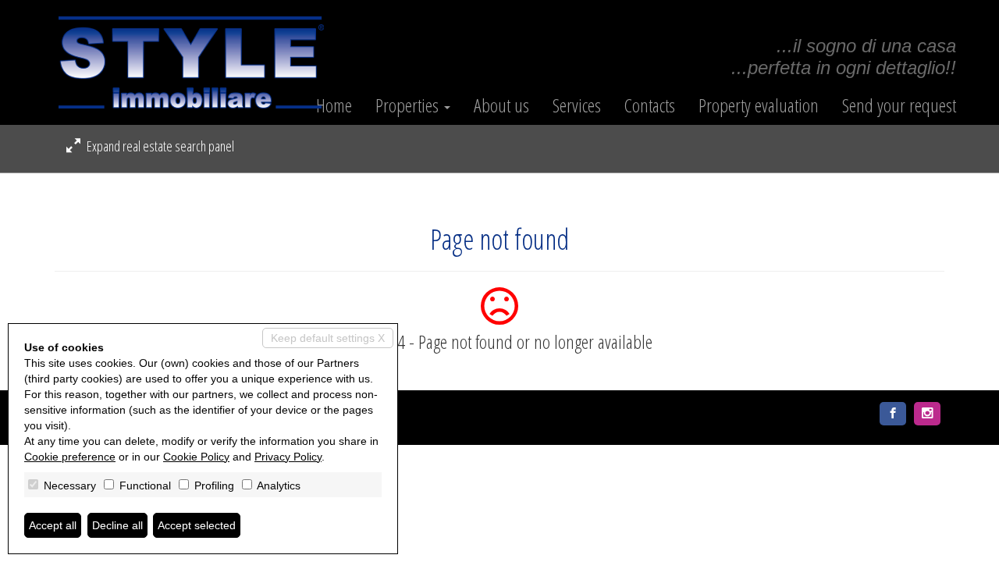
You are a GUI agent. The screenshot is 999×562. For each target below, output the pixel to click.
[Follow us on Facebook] (893, 413)
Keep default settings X (328, 338)
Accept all (52, 525)
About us (501, 105)
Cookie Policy (196, 456)
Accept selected (197, 525)
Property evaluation (759, 105)
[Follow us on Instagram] (927, 413)
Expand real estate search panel (159, 146)
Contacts (649, 105)
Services (577, 105)
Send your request (899, 105)
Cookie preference (70, 456)
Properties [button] (409, 105)
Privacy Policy (288, 456)
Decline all (117, 525)
